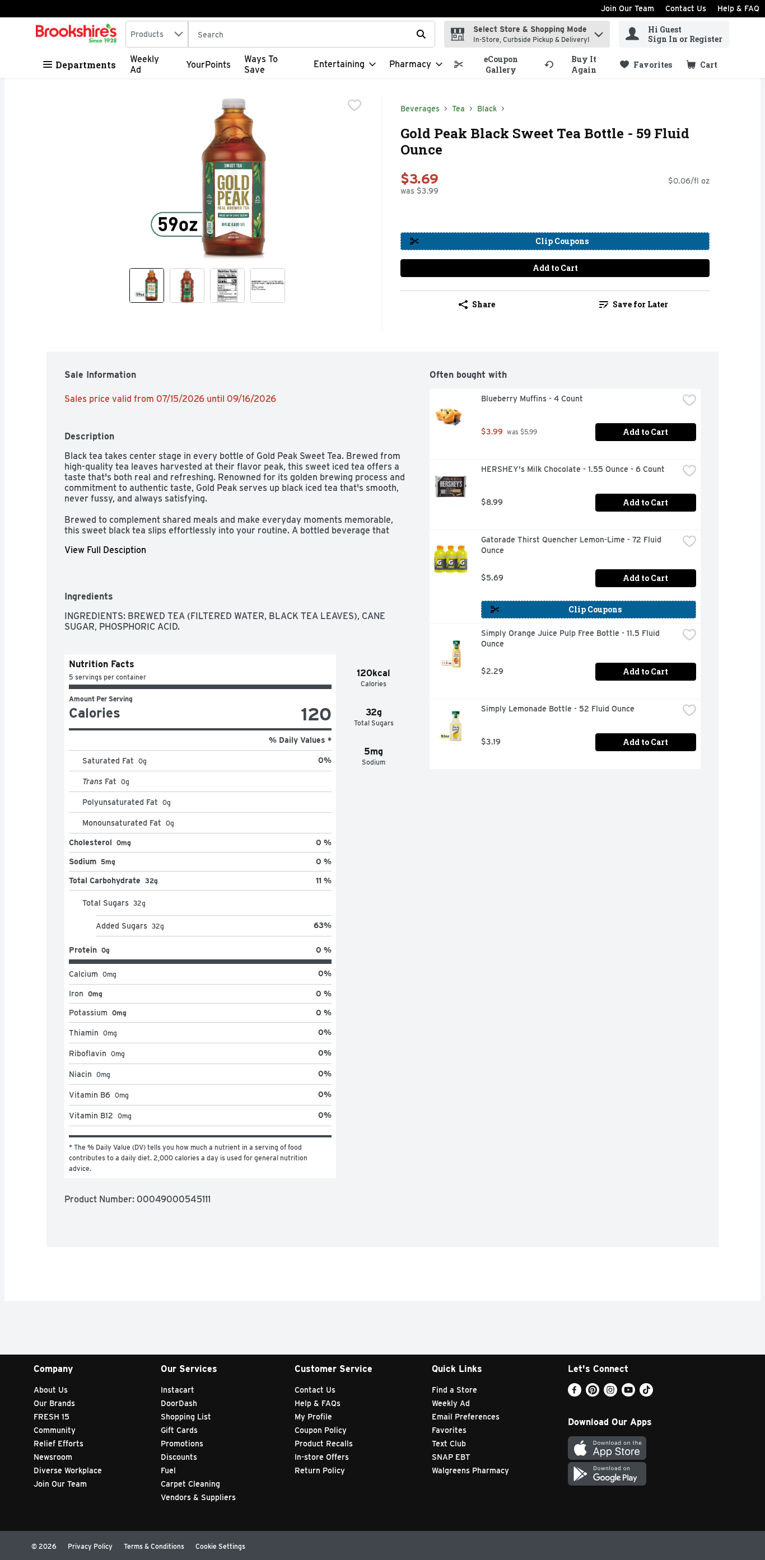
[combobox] (156, 34)
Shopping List (186, 1416)
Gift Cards (179, 1430)
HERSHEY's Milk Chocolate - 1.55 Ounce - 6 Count (573, 469)
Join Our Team (627, 8)
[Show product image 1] (146, 285)
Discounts (179, 1457)
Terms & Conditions (154, 1546)
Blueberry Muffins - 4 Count (532, 398)
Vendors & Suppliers (198, 1497)
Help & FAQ (738, 8)
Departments (85, 65)
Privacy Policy (90, 1546)
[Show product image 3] (227, 285)
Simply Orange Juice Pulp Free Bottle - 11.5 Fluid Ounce (571, 638)
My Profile (313, 1416)
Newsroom (53, 1457)
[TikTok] (646, 1393)
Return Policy (320, 1470)
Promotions (182, 1443)
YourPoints (208, 64)
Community (55, 1430)
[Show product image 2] (187, 285)
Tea (458, 108)
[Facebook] (574, 1393)
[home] (78, 34)
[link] (494, 64)
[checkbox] (354, 105)
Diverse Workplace (68, 1470)
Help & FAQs (317, 1403)
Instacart (177, 1389)
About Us (51, 1389)
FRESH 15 (51, 1416)
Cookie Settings (220, 1546)
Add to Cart (555, 268)
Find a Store (454, 1389)
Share (483, 304)
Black (487, 108)
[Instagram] (610, 1393)
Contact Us (685, 8)
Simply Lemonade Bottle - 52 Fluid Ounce (558, 708)
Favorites (449, 1430)
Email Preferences (466, 1416)
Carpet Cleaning (190, 1483)
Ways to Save (261, 64)
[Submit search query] (421, 34)
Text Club (449, 1443)
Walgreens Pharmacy (470, 1470)
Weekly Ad (451, 1403)
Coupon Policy (321, 1430)
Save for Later (640, 304)
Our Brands (54, 1403)
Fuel (168, 1470)
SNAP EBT (451, 1457)
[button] (598, 31)
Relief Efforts (58, 1443)
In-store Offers (322, 1457)
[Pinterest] (592, 1393)
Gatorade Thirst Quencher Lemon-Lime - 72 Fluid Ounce (572, 545)
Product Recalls (324, 1443)
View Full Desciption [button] (105, 550)
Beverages (420, 108)
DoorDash (179, 1403)
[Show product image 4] (267, 285)
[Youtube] (628, 1393)
